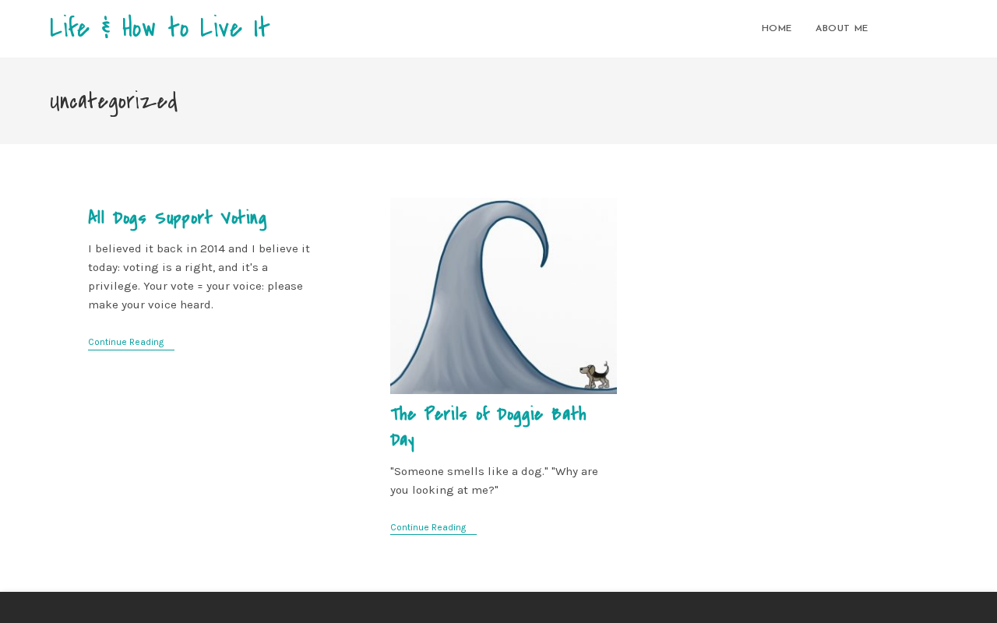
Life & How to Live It (160, 28)
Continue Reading (131, 343)
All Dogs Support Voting (177, 218)
